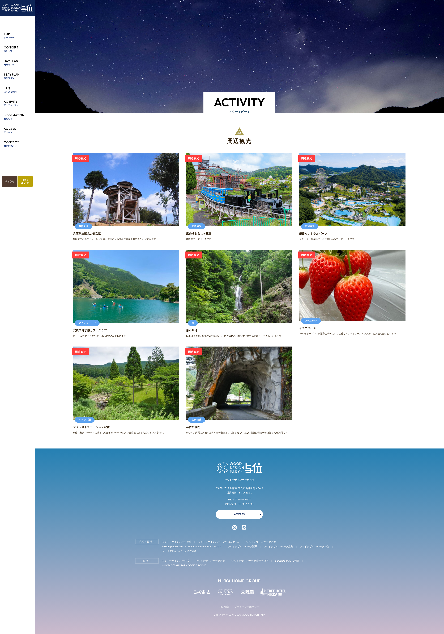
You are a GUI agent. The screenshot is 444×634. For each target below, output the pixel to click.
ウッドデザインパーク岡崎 (176, 542)
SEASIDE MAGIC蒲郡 (287, 560)
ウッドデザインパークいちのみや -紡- (219, 542)
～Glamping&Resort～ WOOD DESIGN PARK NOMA (191, 546)
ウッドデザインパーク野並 (210, 560)
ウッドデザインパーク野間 (261, 542)
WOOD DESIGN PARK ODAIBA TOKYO (184, 565)
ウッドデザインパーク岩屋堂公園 (249, 560)
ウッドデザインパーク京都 (278, 546)
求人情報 (224, 606)
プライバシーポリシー (246, 606)
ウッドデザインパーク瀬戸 (242, 546)
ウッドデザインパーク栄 (175, 560)
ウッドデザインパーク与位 (314, 546)
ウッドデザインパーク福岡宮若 (179, 551)
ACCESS (239, 514)
